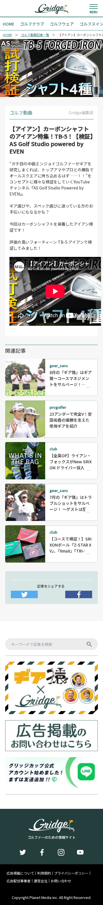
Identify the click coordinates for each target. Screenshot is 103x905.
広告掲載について (20, 873)
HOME (7, 34)
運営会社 (40, 881)
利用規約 (44, 873)
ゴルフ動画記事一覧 (35, 34)
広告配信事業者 (19, 881)
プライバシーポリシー (71, 873)
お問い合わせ (61, 881)
